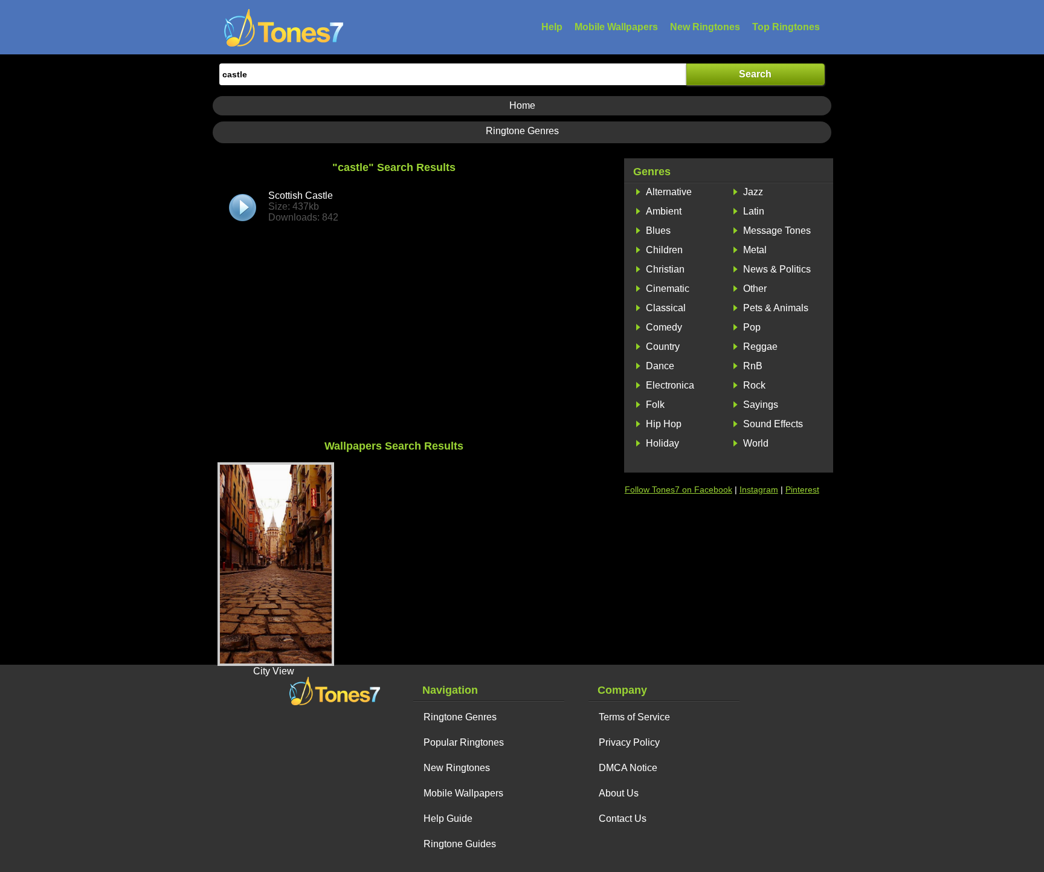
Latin (753, 211)
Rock (754, 385)
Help (551, 27)
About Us (619, 793)
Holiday (662, 443)
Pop (752, 327)
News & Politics (777, 269)
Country (663, 346)
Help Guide (448, 818)
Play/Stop (242, 207)
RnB (752, 366)
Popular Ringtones (464, 742)
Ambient (664, 211)
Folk (655, 404)
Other (755, 288)
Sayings (760, 404)
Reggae (760, 346)
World (755, 443)
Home (522, 105)
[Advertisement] (393, 343)
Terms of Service (634, 717)
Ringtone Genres (522, 131)
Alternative (669, 192)
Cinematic (667, 288)
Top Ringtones (786, 27)
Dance (660, 366)
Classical (666, 308)
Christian (665, 269)
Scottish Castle (303, 206)
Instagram (759, 489)
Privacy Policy (629, 742)
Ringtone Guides (460, 844)
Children (664, 250)
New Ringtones (705, 27)
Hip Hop (664, 424)
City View (273, 671)
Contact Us (622, 818)
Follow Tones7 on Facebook (678, 489)
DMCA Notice (628, 768)
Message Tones (777, 230)
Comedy (664, 327)
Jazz (753, 192)
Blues (658, 230)
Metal (755, 250)
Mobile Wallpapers (616, 27)
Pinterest (802, 489)
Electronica (670, 385)
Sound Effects (773, 424)
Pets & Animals (775, 308)
